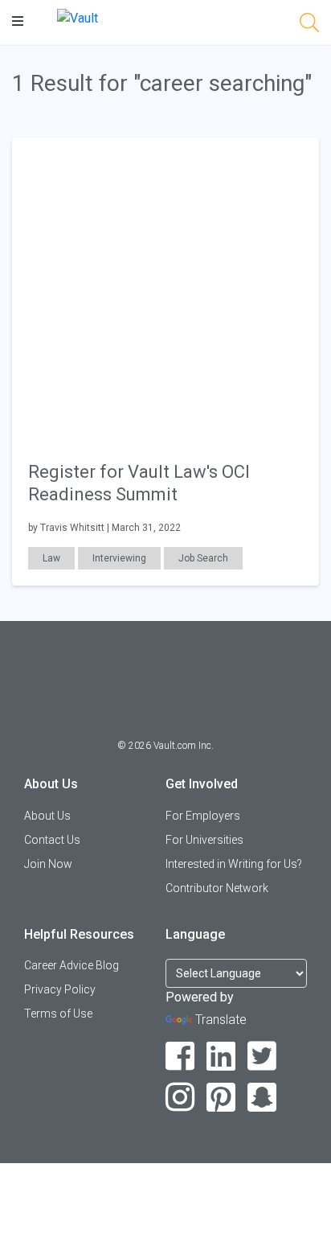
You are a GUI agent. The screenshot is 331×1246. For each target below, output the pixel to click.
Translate (221, 1019)
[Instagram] (180, 1097)
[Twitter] (262, 1056)
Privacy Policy (60, 989)
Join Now (48, 863)
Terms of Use (58, 1013)
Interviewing (119, 558)
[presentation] (165, 290)
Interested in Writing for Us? (234, 863)
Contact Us (52, 839)
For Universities (204, 839)
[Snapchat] (262, 1097)
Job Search (203, 558)
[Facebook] (180, 1056)
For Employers (203, 815)
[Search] (309, 25)
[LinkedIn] (221, 1056)
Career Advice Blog (71, 965)
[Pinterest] (221, 1097)
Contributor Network (217, 888)
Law (51, 558)
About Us (47, 815)
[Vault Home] (77, 17)
